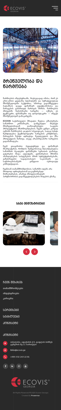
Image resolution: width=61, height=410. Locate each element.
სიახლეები (11, 316)
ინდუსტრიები (11, 293)
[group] (24, 228)
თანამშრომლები (13, 288)
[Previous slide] (26, 251)
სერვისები (11, 310)
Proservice (35, 395)
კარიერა (8, 298)
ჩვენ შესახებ (13, 282)
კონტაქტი (10, 323)
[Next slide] (34, 251)
